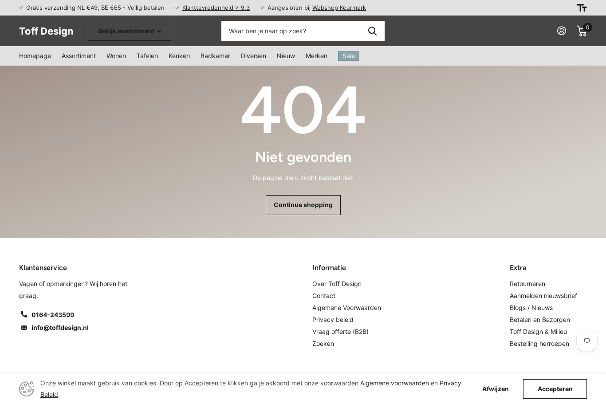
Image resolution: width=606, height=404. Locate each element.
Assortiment (79, 55)
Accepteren (555, 388)
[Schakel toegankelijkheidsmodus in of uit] (582, 8)
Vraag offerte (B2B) (340, 331)
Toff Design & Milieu (538, 331)
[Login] (561, 31)
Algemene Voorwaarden (346, 307)
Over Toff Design (337, 283)
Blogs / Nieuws (531, 307)
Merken (316, 55)
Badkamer (215, 55)
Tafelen (147, 55)
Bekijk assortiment (127, 31)
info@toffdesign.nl (60, 327)
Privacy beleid (333, 319)
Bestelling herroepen (539, 343)
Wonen (116, 55)
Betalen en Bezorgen (540, 319)
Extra (518, 267)
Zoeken (372, 31)
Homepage (35, 55)
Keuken (179, 55)
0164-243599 (52, 314)
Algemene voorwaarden (394, 383)
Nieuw (286, 55)
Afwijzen (495, 388)
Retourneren (527, 283)
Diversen (253, 55)
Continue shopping (303, 204)
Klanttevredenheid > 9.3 (216, 7)
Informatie (329, 267)
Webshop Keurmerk (339, 7)
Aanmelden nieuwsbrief (543, 295)
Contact (323, 295)
